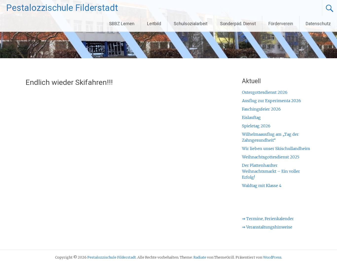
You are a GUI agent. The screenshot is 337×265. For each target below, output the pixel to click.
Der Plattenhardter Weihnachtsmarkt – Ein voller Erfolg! (271, 171)
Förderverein (280, 23)
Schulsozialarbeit (190, 23)
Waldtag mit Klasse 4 (261, 185)
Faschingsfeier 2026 (261, 109)
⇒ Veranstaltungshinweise (267, 227)
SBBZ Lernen (121, 23)
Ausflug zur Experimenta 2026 (271, 100)
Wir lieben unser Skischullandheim (276, 148)
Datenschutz (318, 23)
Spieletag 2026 (256, 125)
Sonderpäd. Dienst (238, 23)
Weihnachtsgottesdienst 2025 (270, 156)
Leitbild (154, 23)
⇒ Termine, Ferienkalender (268, 218)
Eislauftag (251, 117)
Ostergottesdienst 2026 (264, 92)
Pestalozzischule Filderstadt (62, 8)
